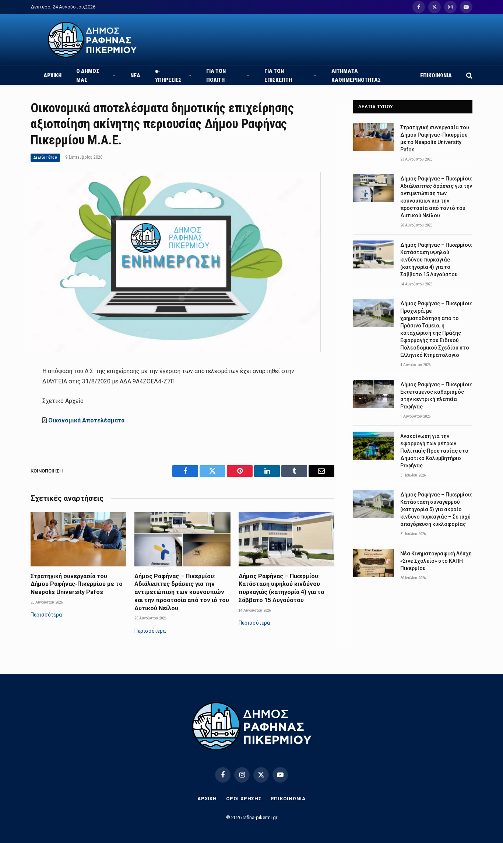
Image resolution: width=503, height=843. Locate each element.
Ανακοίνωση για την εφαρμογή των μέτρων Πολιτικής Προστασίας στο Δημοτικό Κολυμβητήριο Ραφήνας (434, 450)
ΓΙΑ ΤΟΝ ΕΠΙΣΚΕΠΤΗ (278, 75)
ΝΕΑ (135, 75)
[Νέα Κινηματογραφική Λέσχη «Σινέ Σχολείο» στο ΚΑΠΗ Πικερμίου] (373, 563)
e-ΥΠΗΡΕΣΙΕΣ (168, 75)
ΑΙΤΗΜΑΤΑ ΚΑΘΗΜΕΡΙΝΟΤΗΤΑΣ (356, 75)
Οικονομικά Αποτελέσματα (86, 420)
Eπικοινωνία (288, 798)
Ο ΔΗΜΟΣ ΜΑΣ (87, 75)
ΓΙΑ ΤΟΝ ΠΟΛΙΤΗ (216, 75)
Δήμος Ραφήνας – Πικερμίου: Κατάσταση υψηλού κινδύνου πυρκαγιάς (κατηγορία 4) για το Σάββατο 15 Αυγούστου (281, 588)
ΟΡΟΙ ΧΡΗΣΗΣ (244, 798)
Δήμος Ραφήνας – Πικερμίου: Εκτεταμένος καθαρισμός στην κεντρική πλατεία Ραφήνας (436, 396)
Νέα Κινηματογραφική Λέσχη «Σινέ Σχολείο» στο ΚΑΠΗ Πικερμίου (436, 561)
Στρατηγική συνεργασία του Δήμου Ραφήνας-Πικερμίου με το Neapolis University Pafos (77, 584)
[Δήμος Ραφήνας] (92, 40)
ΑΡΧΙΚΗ (52, 75)
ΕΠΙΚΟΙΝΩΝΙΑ (436, 75)
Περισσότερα (46, 615)
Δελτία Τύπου (45, 157)
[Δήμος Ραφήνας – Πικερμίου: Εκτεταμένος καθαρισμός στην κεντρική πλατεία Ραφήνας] (373, 394)
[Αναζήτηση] (468, 75)
